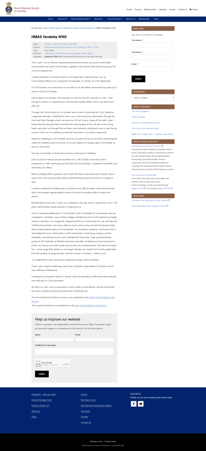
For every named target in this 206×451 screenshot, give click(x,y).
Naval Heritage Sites (41, 400)
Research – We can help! (43, 394)
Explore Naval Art (40, 405)
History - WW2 (93, 47)
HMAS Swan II (61, 53)
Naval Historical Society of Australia (23, 8)
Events (84, 394)
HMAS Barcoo (50, 53)
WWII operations (79, 47)
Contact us (86, 422)
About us (35, 411)
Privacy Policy (110, 441)
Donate (84, 416)
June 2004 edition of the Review (90, 305)
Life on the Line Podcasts (142, 175)
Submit (42, 374)
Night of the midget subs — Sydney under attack (152, 134)
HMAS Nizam (87, 53)
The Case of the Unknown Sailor (145, 128)
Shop (33, 416)
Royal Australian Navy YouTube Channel (149, 206)
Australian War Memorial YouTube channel (150, 200)
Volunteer (85, 411)
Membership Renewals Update (96, 405)
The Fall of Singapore (140, 111)
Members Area (88, 400)
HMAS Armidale (138, 117)
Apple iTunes (137, 188)
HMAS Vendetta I (74, 53)
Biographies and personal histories (58, 47)
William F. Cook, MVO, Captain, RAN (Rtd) (61, 44)
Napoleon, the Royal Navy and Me (146, 122)
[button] (200, 7)
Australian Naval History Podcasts (146, 146)
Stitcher (166, 188)
